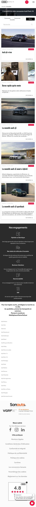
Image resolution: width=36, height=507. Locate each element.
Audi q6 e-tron (7, 52)
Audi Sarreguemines (6, 378)
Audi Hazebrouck (5, 332)
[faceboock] (11, 429)
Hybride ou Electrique (18, 237)
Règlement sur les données (17, 476)
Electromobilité (18, 279)
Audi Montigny (4, 360)
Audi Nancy (4, 382)
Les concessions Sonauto (17, 467)
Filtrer (30, 19)
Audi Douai (3, 339)
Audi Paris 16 (4, 357)
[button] (33, 2)
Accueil (3, 6)
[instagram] (17, 429)
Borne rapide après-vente (11, 85)
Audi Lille (3, 325)
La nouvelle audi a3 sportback (13, 206)
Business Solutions (18, 265)
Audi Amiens (4, 321)
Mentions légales (17, 439)
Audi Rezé (3, 364)
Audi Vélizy (3, 346)
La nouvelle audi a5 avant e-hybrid (14, 168)
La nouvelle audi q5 (9, 127)
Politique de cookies (17, 458)
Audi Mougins (4, 392)
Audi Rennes (4, 371)
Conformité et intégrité (17, 448)
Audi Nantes (4, 367)
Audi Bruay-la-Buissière (6, 342)
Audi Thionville (4, 375)
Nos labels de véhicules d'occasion (18, 251)
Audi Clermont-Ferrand (6, 396)
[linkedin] (24, 429)
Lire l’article (28, 59)
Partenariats (17, 18)
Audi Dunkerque (5, 335)
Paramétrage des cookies (17, 472)
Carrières (17, 462)
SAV (18, 292)
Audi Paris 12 (4, 353)
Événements (7, 18)
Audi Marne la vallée (6, 350)
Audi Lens (3, 328)
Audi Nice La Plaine (5, 389)
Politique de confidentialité (17, 453)
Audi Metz (3, 385)
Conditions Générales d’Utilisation (17, 444)
